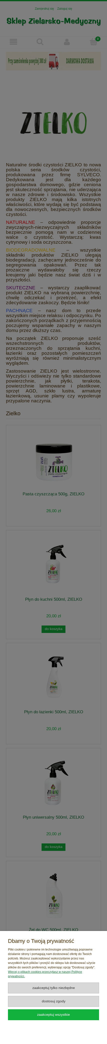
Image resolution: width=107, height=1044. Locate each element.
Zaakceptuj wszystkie (53, 1014)
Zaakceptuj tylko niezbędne (53, 988)
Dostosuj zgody (53, 1001)
